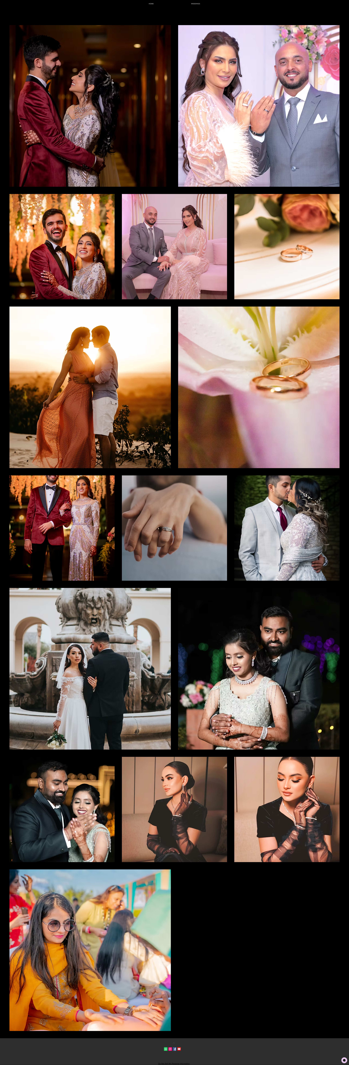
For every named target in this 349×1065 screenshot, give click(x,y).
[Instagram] (170, 1049)
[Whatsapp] (166, 1049)
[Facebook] (174, 1049)
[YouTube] (179, 1049)
